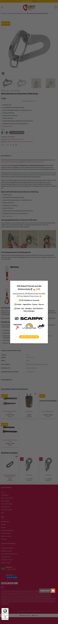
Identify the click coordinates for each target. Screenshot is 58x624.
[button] (53, 591)
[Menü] (8, 609)
